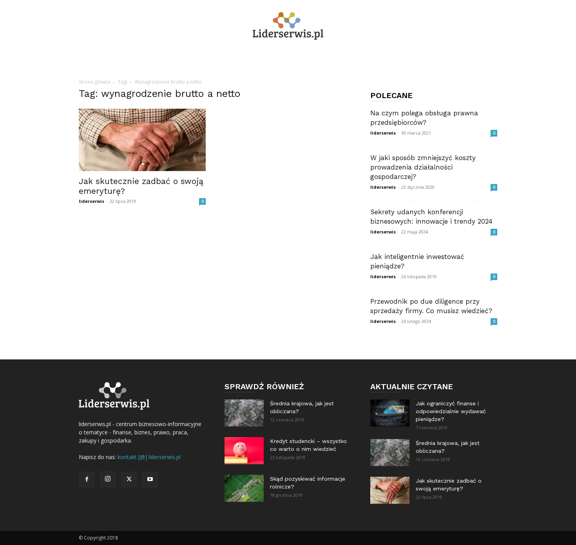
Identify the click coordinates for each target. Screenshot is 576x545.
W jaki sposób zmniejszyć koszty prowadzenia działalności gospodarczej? (423, 167)
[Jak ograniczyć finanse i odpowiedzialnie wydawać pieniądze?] (389, 413)
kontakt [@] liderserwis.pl (149, 457)
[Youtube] (150, 479)
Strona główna (94, 81)
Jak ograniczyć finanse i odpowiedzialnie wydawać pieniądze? (451, 411)
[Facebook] (86, 479)
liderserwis (91, 201)
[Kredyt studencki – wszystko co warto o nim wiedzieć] (244, 450)
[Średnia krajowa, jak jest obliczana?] (244, 413)
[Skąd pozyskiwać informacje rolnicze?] (244, 488)
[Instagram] (108, 479)
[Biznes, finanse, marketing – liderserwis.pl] (288, 26)
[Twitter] (129, 479)
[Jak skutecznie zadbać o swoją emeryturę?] (142, 140)
